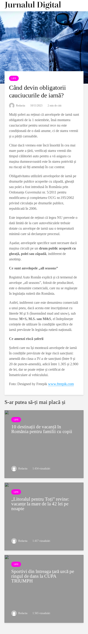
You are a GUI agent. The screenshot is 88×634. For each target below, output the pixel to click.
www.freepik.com (61, 384)
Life (14, 78)
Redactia (20, 105)
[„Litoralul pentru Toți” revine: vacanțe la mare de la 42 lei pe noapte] (44, 516)
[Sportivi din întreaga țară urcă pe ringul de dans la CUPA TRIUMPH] (44, 588)
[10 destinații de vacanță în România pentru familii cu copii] (44, 444)
